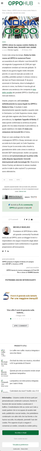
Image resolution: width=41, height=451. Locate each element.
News (9, 10)
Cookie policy (16, 448)
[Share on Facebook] (24, 219)
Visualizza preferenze (20, 445)
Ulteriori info (22, 191)
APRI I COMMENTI (20, 326)
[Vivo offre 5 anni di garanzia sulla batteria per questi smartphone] (20, 295)
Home (4, 10)
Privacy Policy (24, 448)
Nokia (11, 179)
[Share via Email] (31, 219)
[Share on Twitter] (26, 219)
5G (4, 179)
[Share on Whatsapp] (29, 219)
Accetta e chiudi (20, 433)
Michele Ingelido (13, 50)
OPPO (18, 179)
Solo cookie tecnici (20, 439)
